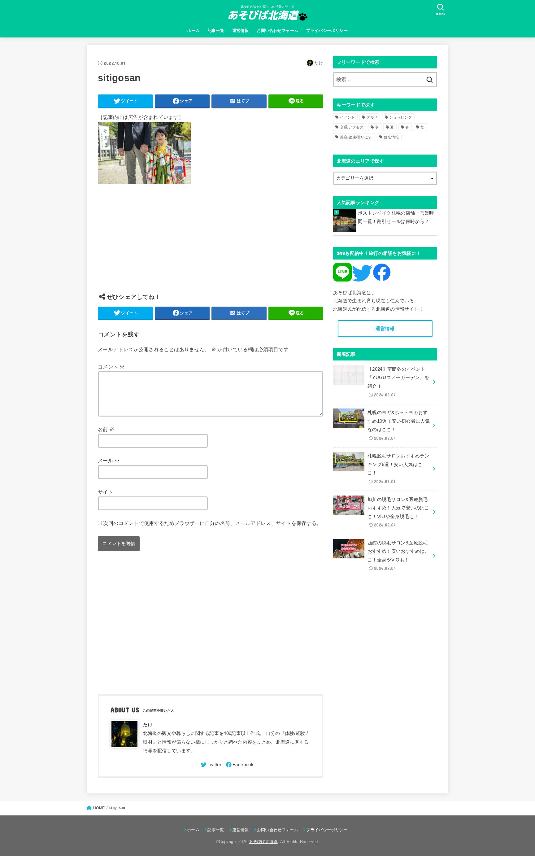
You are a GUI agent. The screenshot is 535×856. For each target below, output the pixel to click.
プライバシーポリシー (327, 30)
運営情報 (240, 30)
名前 (106, 429)
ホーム (193, 30)
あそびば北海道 (263, 841)
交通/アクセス (352, 127)
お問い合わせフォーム (277, 30)
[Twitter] (210, 765)
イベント (347, 117)
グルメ (372, 117)
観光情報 (391, 137)
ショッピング (400, 117)
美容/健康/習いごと (356, 137)
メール (109, 460)
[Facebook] (239, 765)
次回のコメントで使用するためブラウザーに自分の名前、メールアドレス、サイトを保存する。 (212, 523)
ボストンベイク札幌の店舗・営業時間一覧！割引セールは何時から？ (396, 217)
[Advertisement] (210, 243)
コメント (111, 366)
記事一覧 (216, 30)
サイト (105, 492)
